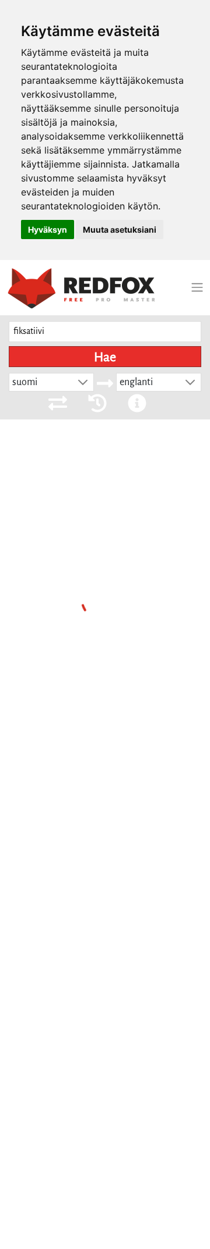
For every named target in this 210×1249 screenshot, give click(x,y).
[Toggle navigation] (197, 287)
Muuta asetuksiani (119, 229)
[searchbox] (105, 332)
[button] (82, 382)
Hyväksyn (47, 229)
